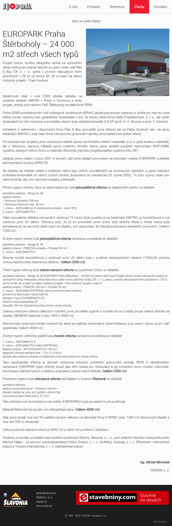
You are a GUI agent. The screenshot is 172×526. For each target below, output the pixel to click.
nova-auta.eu (44, 506)
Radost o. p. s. (44, 497)
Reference (117, 6)
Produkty (93, 6)
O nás (73, 6)
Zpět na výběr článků (86, 21)
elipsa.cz (41, 501)
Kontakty (160, 6)
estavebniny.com (46, 493)
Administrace (160, 521)
